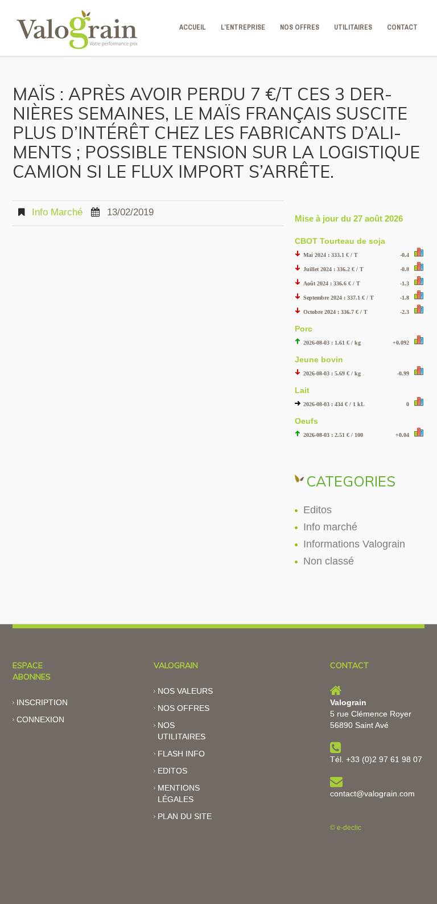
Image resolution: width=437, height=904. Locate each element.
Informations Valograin (354, 544)
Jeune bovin (319, 359)
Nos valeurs (185, 691)
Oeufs (306, 421)
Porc (303, 328)
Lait (302, 390)
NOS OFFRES (299, 27)
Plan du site (185, 816)
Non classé (328, 561)
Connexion (40, 719)
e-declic (349, 828)
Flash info (181, 753)
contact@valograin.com (372, 793)
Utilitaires (353, 27)
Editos (317, 510)
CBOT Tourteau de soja (340, 241)
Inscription (42, 702)
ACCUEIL (192, 27)
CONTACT (402, 27)
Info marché (57, 212)
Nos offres (183, 708)
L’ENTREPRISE (243, 27)
